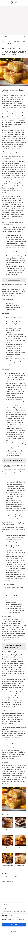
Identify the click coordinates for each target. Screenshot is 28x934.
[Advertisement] (14, 20)
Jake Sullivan (13, 54)
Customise (14, 928)
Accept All (14, 924)
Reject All (14, 931)
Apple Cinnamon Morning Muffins (11, 876)
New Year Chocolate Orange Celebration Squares (14, 875)
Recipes (9, 41)
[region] (14, 924)
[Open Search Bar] (25, 36)
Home (4, 41)
